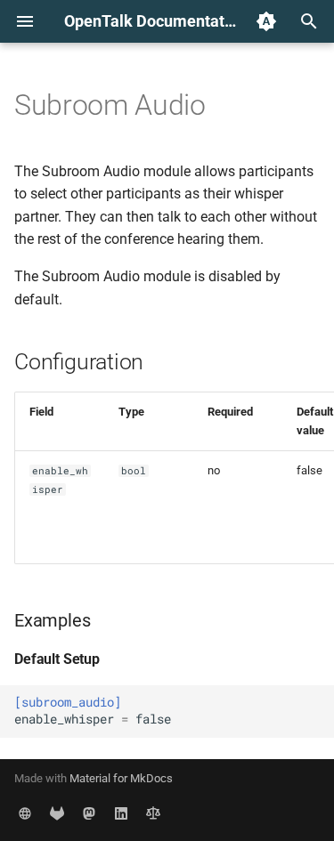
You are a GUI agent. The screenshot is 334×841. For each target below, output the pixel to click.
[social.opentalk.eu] (89, 812)
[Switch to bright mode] (266, 21)
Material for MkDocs (121, 778)
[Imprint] (153, 812)
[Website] (25, 812)
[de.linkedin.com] (121, 812)
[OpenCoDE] (57, 812)
